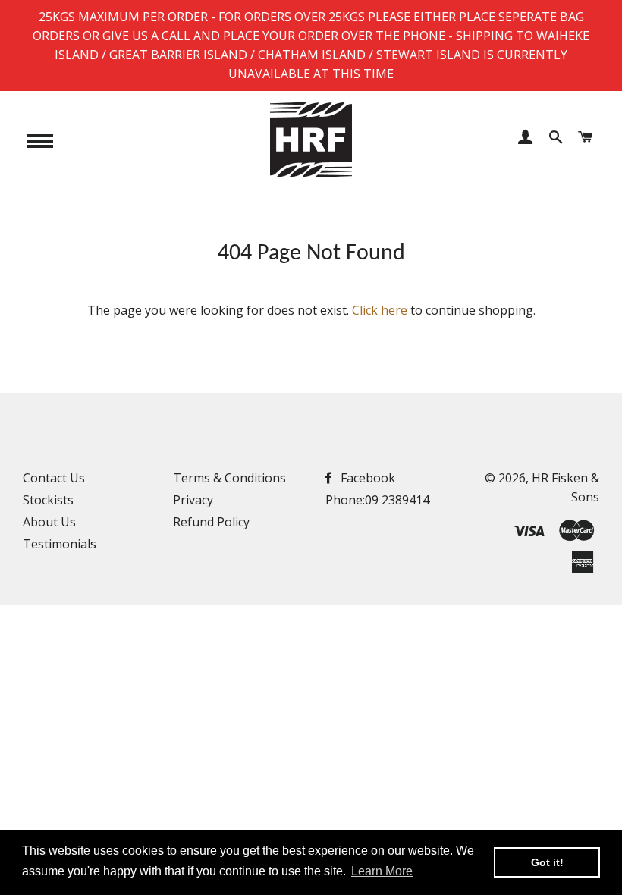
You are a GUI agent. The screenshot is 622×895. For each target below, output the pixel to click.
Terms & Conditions (229, 477)
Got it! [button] (547, 862)
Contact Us (54, 477)
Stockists (48, 499)
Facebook (366, 477)
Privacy (193, 499)
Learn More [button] (382, 871)
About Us (49, 521)
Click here (379, 310)
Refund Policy (211, 521)
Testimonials (59, 543)
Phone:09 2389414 (377, 499)
